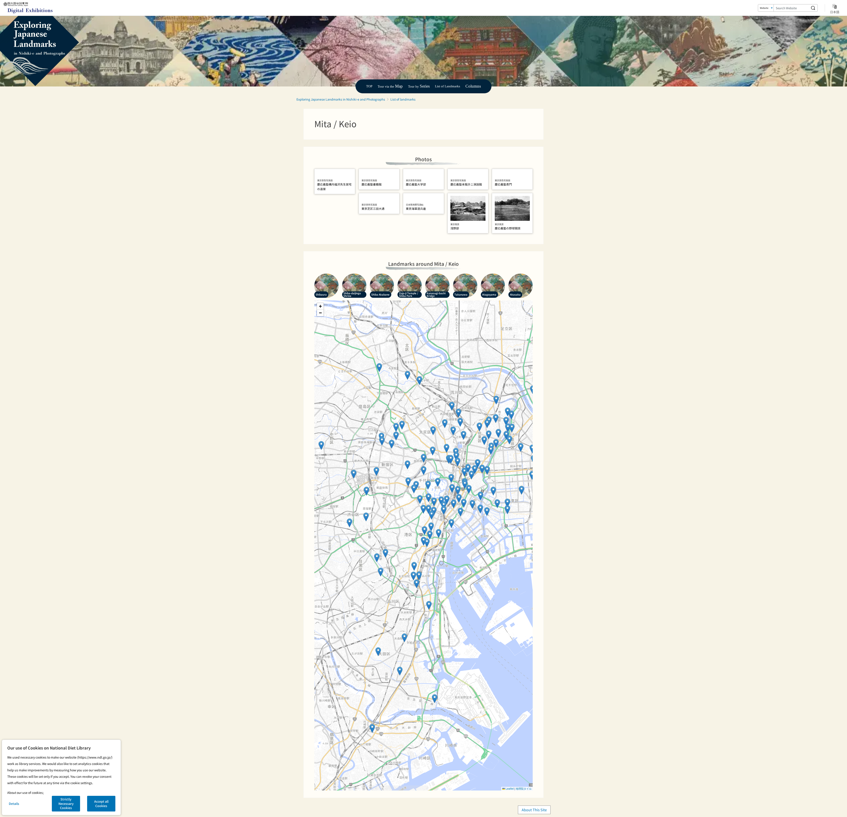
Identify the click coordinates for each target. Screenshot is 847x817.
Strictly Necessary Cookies (66, 803)
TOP (369, 86)
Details (14, 803)
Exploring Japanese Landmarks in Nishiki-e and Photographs (340, 99)
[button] (372, 728)
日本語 (834, 12)
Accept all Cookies (101, 803)
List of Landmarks (447, 86)
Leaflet (509, 788)
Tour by (419, 86)
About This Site (534, 809)
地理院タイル (524, 788)
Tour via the (390, 86)
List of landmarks (403, 99)
